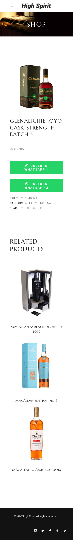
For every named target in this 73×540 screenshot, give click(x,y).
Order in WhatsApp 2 (36, 185)
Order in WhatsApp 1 (36, 167)
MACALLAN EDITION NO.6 (36, 401)
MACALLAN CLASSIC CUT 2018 (36, 470)
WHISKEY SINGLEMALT (39, 203)
